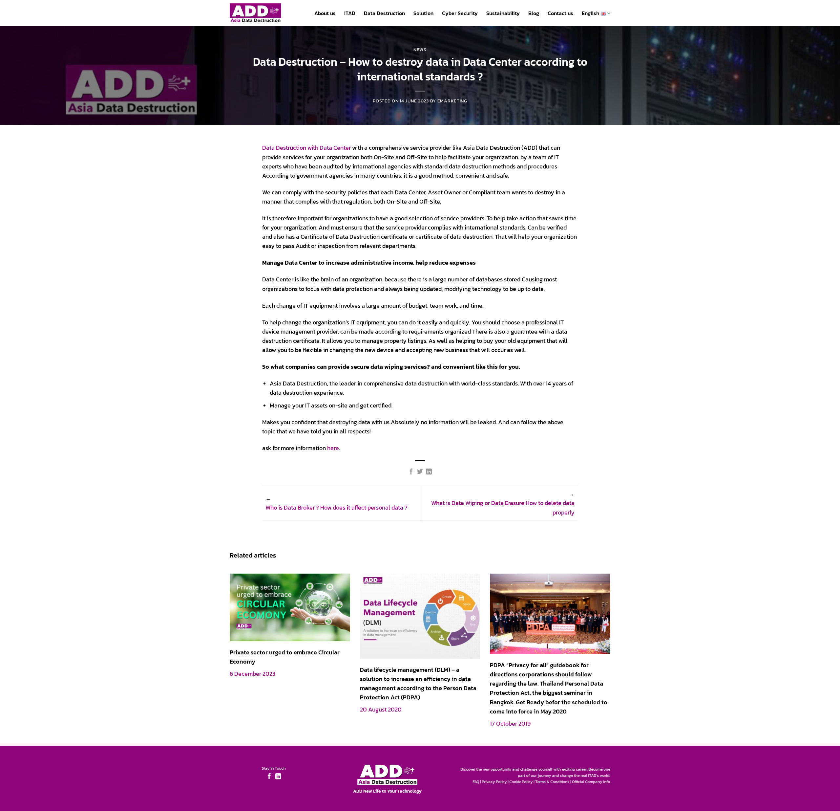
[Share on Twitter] (420, 472)
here (333, 448)
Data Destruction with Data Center (306, 147)
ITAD (349, 13)
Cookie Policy (521, 782)
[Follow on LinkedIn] (278, 776)
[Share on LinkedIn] (429, 472)
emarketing (452, 100)
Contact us (560, 13)
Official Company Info (591, 782)
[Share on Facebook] (411, 472)
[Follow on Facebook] (269, 776)
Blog (533, 13)
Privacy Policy (494, 782)
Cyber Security (460, 13)
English (590, 13)
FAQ (476, 782)
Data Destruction (384, 13)
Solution (423, 13)
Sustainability (503, 13)
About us (325, 13)
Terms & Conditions (553, 782)
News (420, 49)
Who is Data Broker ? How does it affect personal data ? (336, 507)
